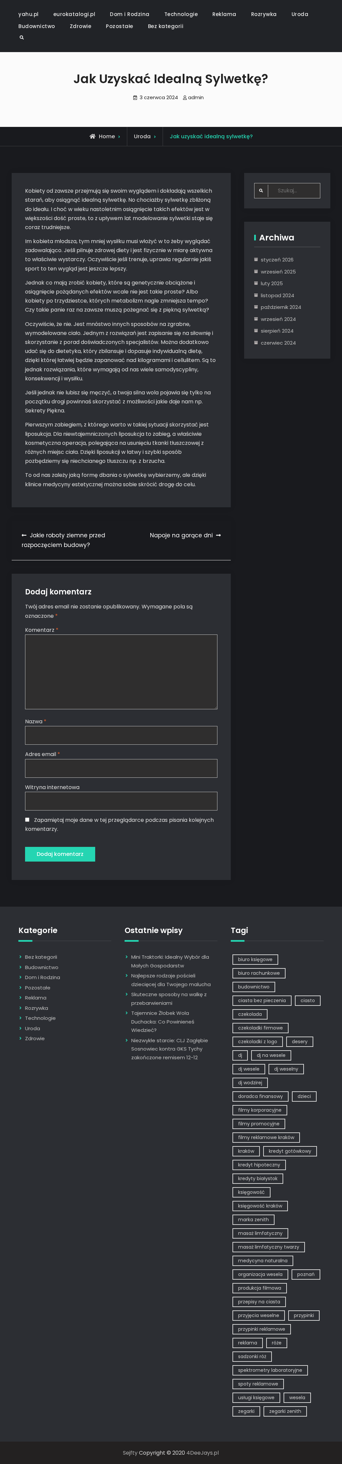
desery (300, 1041)
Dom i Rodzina (130, 14)
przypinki (304, 1315)
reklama (247, 1342)
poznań (306, 1274)
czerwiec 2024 (278, 342)
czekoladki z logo (257, 1041)
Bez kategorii (166, 26)
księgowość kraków (260, 1206)
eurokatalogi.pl (74, 14)
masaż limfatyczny (260, 1233)
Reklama (224, 14)
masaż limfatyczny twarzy (268, 1247)
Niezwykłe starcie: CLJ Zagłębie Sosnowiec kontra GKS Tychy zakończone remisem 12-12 (169, 1049)
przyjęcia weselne (258, 1315)
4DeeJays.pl (202, 1453)
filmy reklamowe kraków (266, 1137)
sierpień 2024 (277, 330)
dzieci (304, 1096)
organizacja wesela (260, 1274)
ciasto (308, 1000)
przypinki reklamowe (261, 1329)
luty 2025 (272, 283)
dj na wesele (271, 1055)
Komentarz (41, 630)
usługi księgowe (256, 1397)
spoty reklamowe (258, 1384)
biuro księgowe (255, 959)
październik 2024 (281, 307)
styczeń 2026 (277, 259)
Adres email (42, 754)
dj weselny (286, 1069)
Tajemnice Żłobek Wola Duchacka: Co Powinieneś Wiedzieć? (162, 1022)
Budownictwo (36, 26)
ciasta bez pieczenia (262, 1000)
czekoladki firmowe (260, 1028)
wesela (297, 1397)
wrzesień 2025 (278, 271)
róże (277, 1342)
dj (240, 1055)
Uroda (300, 14)
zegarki (246, 1411)
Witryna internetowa (52, 787)
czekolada (250, 1014)
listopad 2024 (277, 295)
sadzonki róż (252, 1356)
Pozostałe (119, 26)
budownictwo (254, 986)
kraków (246, 1151)
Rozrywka (264, 14)
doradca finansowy (260, 1096)
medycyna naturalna (263, 1260)
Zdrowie (81, 26)
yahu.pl (28, 14)
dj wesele (249, 1069)
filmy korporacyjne (260, 1110)
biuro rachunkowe (259, 973)
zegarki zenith (285, 1411)
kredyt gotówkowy (290, 1151)
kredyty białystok (258, 1178)
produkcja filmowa (259, 1288)
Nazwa (35, 721)
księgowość (251, 1192)
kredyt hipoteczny (259, 1164)
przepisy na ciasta (259, 1301)
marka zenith (253, 1219)
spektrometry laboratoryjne (270, 1370)
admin (196, 97)
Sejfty (130, 1453)
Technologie (181, 14)
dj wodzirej (250, 1082)
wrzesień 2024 (278, 319)
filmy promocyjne (259, 1123)
